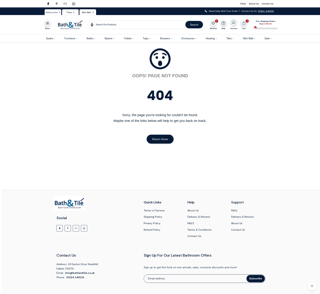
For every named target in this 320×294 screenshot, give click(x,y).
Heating (210, 38)
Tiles (229, 38)
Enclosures (187, 38)
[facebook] (48, 3)
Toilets (127, 38)
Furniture (69, 38)
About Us (254, 3)
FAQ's (234, 210)
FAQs (243, 3)
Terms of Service (154, 210)
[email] (65, 3)
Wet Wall (248, 38)
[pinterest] (56, 3)
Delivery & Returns (198, 216)
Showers (165, 38)
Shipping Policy (153, 216)
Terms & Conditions (199, 229)
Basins (108, 38)
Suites (49, 38)
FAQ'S (190, 223)
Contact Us (268, 3)
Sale (267, 38)
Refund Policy (152, 229)
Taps (146, 38)
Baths (90, 38)
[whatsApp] (73, 3)
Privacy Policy (152, 223)
